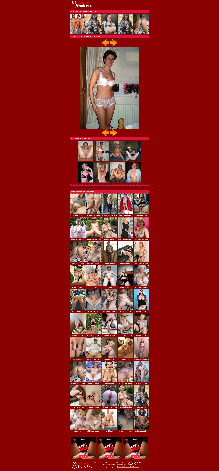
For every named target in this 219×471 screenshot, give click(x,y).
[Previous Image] (105, 46)
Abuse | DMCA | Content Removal (128, 467)
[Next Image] (114, 46)
